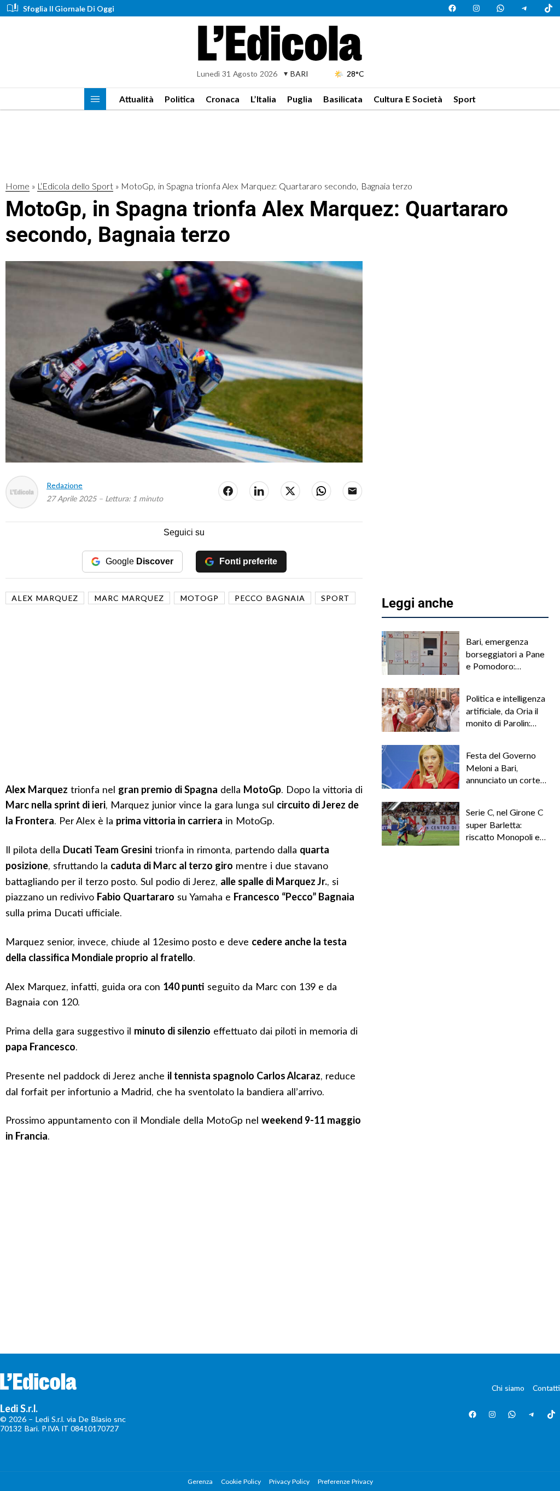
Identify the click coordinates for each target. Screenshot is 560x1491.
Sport (464, 99)
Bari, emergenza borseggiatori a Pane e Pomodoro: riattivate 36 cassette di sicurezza (506, 654)
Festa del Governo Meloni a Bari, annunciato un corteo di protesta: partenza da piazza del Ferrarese (505, 768)
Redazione (64, 485)
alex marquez (44, 598)
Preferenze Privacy (345, 1481)
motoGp (199, 598)
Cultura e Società (408, 99)
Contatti (546, 1387)
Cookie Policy (241, 1481)
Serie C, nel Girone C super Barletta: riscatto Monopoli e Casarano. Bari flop (504, 825)
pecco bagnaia (270, 598)
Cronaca (223, 99)
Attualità (136, 99)
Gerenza (200, 1481)
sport (335, 598)
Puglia (299, 99)
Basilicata (343, 99)
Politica (180, 99)
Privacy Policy (289, 1481)
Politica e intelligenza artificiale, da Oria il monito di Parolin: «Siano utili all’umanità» (505, 711)
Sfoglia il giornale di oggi (68, 8)
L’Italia (263, 99)
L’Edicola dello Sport (75, 186)
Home (17, 186)
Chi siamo (508, 1387)
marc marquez (129, 598)
